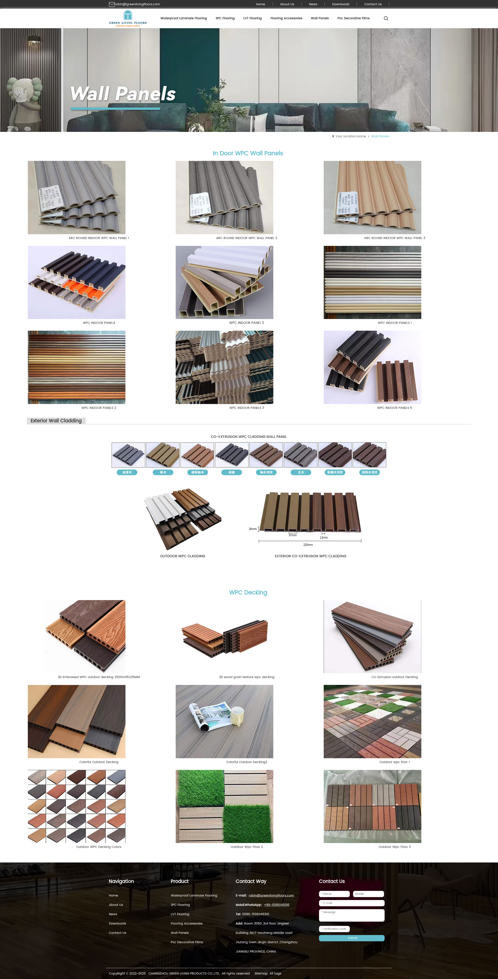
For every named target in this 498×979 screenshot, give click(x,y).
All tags (275, 973)
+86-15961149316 (276, 904)
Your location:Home (351, 136)
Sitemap (261, 973)
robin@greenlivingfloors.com (137, 4)
